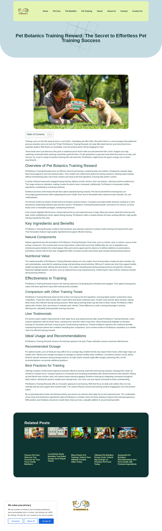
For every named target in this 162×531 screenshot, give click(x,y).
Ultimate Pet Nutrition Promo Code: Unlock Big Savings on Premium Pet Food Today (103, 459)
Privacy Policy (93, 520)
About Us (111, 11)
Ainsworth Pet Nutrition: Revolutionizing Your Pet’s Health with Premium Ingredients (127, 459)
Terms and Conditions (115, 520)
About (99, 11)
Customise (15, 521)
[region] (31, 513)
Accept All (46, 521)
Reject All (31, 521)
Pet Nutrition (71, 11)
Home (45, 11)
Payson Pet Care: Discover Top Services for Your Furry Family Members (32, 459)
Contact (124, 11)
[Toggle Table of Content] (48, 135)
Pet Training (86, 11)
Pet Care (57, 11)
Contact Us (137, 11)
